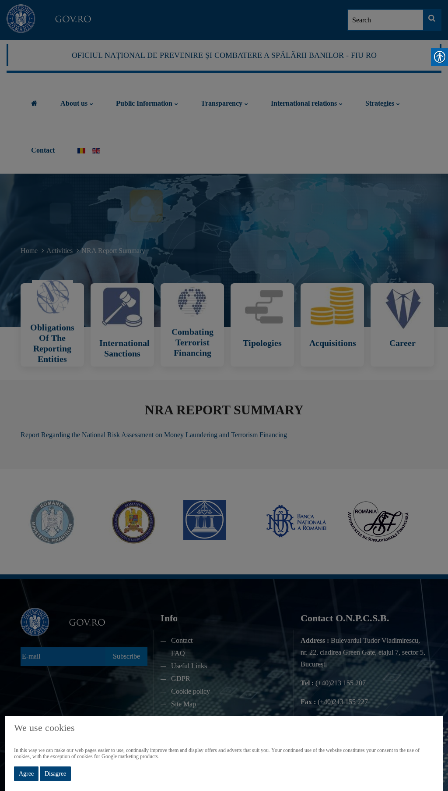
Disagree (55, 773)
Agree (26, 773)
